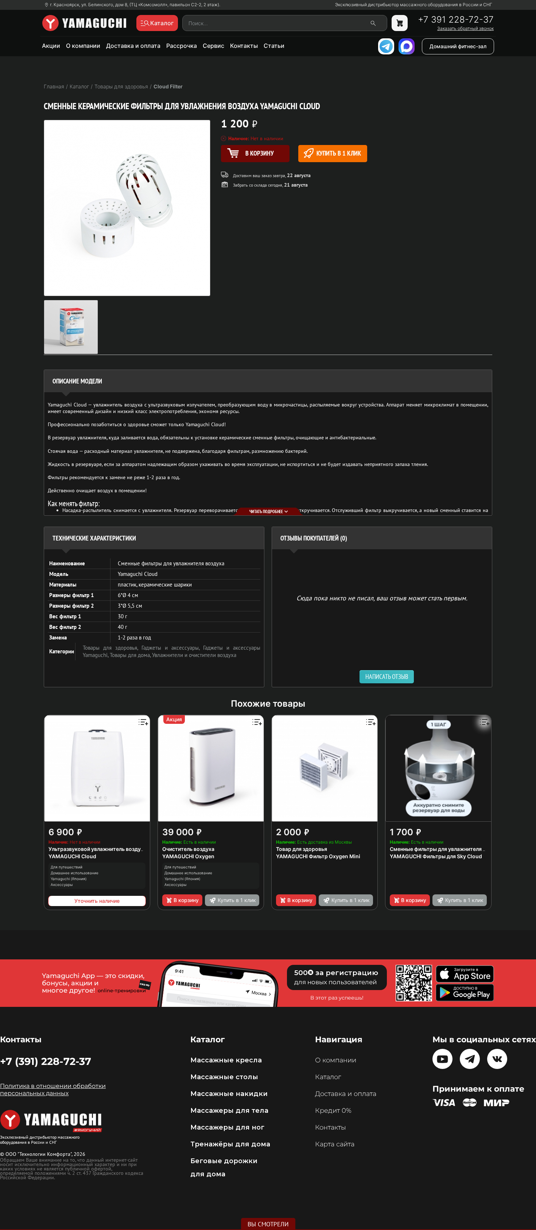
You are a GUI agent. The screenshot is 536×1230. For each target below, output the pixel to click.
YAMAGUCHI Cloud (72, 856)
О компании (83, 45)
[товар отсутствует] (400, 23)
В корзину (186, 900)
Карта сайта (334, 1144)
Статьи (274, 45)
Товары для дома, (131, 655)
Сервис (213, 45)
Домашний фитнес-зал (458, 46)
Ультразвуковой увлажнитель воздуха (97, 849)
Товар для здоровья (301, 849)
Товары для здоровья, (112, 647)
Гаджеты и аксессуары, (172, 647)
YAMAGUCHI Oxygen (188, 856)
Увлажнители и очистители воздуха (194, 655)
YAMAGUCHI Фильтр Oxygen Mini (318, 856)
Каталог (328, 1077)
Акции (51, 45)
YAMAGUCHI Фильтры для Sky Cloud (436, 856)
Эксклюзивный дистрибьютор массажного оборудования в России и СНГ (413, 4)
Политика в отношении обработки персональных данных (53, 1089)
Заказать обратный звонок (465, 28)
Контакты (244, 45)
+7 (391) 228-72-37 (45, 1061)
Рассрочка (181, 45)
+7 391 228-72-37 (456, 19)
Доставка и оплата (133, 45)
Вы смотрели (268, 1224)
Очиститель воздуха (188, 849)
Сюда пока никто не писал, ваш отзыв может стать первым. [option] (381, 597)
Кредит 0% (333, 1111)
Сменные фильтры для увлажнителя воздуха (447, 849)
